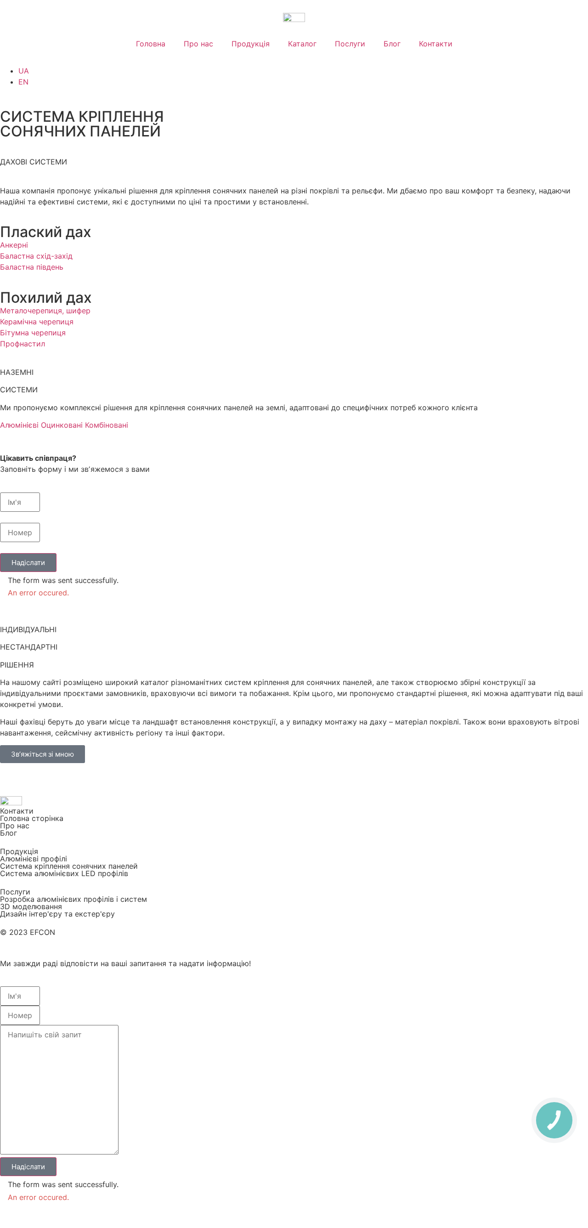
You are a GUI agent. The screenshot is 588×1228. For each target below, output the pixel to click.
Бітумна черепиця (33, 332)
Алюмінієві (19, 425)
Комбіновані (106, 425)
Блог (392, 43)
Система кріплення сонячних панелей (69, 866)
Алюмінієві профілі (33, 858)
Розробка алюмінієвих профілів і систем (73, 899)
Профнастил (22, 343)
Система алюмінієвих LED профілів (64, 873)
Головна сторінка (31, 818)
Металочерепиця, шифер (45, 310)
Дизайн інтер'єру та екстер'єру (57, 913)
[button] (28, 562)
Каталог (302, 43)
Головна (150, 43)
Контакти (435, 43)
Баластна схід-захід (36, 255)
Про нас (198, 43)
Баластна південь (31, 267)
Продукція (251, 43)
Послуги (350, 43)
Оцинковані (62, 425)
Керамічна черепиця (37, 321)
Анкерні (14, 244)
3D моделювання (31, 906)
